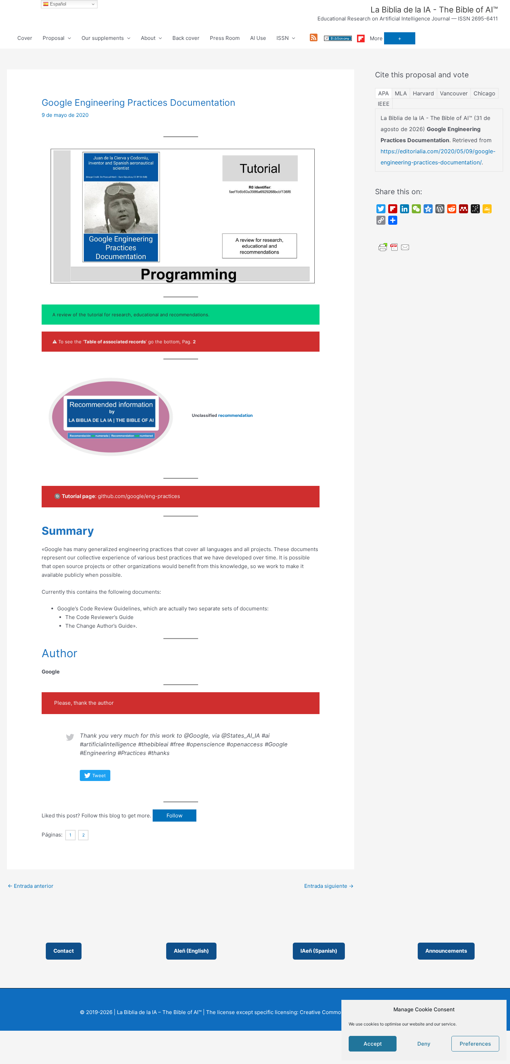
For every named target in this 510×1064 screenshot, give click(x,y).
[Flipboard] (361, 38)
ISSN (283, 38)
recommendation (235, 415)
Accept (373, 1043)
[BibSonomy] (338, 38)
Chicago (484, 93)
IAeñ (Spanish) (318, 950)
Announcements (446, 950)
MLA (401, 93)
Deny (424, 1043)
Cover (24, 38)
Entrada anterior (30, 886)
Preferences (475, 1043)
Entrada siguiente (329, 886)
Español (57, 4)
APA (383, 93)
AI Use (258, 38)
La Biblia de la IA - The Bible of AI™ (434, 10)
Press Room (225, 38)
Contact (63, 950)
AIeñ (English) (191, 950)
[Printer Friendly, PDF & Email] (394, 246)
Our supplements (103, 38)
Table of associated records (115, 341)
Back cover (185, 38)
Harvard (423, 93)
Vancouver (454, 93)
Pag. (189, 341)
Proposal (54, 38)
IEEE (384, 103)
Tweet (99, 775)
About (148, 38)
